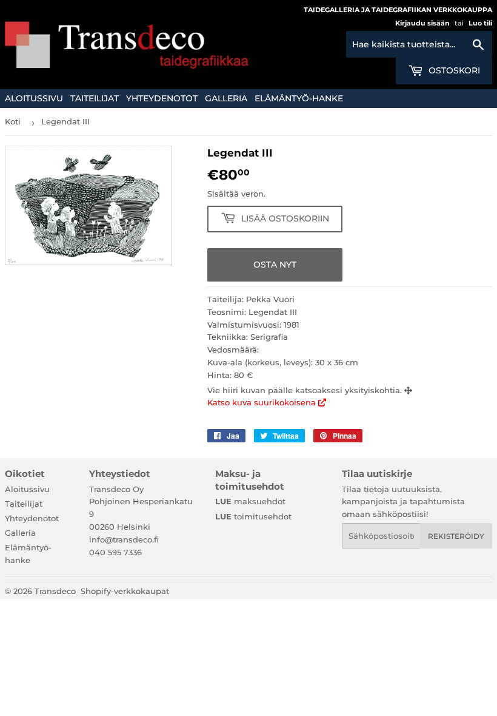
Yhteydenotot (162, 98)
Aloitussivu (34, 98)
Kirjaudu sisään (422, 23)
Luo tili (480, 23)
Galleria (226, 98)
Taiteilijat (94, 98)
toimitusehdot (253, 516)
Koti (13, 121)
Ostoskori (453, 70)
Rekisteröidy (456, 536)
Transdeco (55, 591)
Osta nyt (274, 264)
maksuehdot (250, 501)
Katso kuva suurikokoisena (262, 402)
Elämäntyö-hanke (299, 98)
